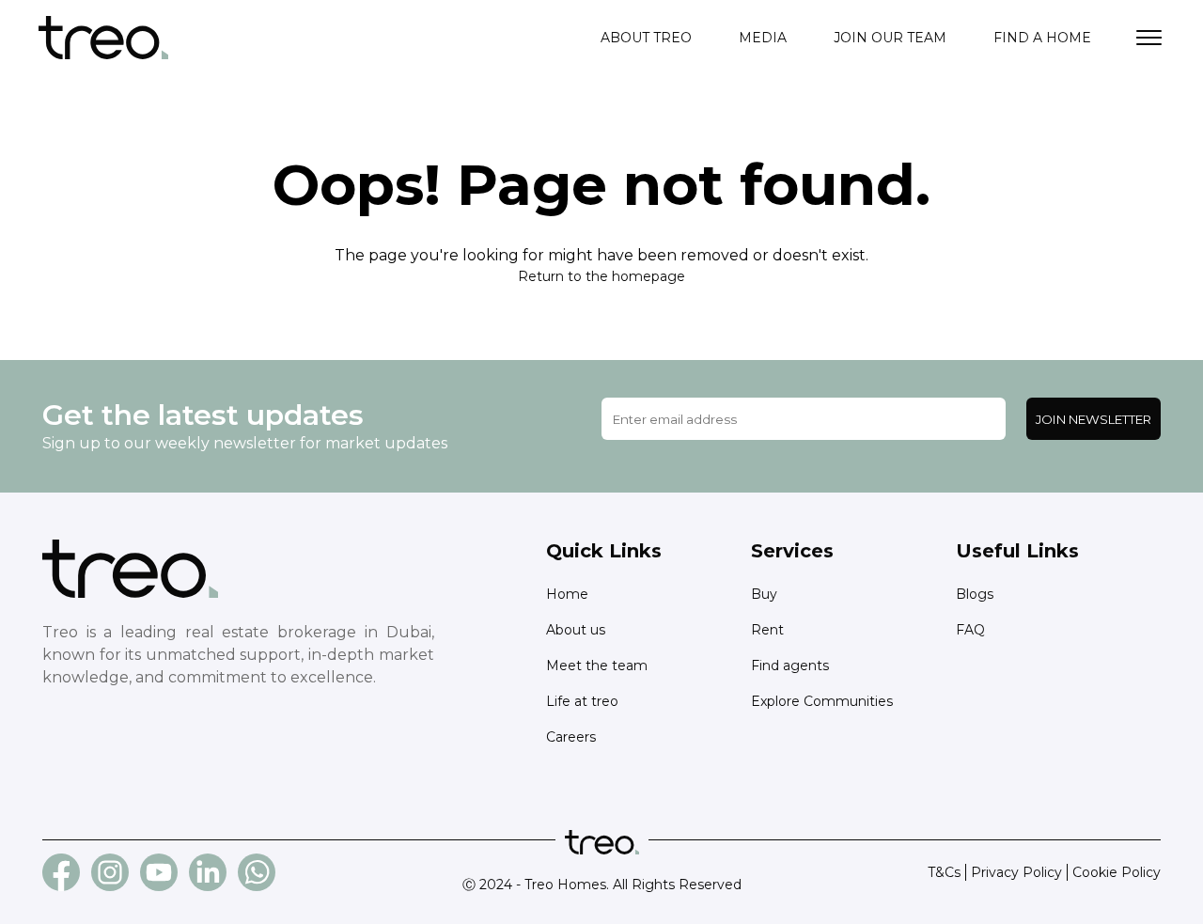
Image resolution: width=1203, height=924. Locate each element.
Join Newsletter (1093, 419)
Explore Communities (822, 701)
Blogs (974, 594)
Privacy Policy (1016, 872)
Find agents (790, 665)
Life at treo (582, 701)
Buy (764, 594)
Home (567, 594)
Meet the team (597, 665)
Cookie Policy (1116, 872)
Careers (571, 736)
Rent (767, 629)
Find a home (1042, 37)
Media (763, 37)
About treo (646, 37)
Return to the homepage (601, 276)
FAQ (970, 629)
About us (575, 629)
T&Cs (944, 872)
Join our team (890, 37)
